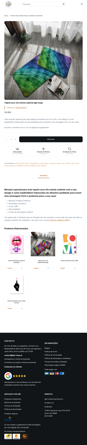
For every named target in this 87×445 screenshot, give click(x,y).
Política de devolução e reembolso (58, 358)
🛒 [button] (22, 268)
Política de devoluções (13, 409)
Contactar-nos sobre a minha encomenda (20, 362)
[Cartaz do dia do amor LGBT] (69, 244)
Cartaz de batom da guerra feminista (16, 261)
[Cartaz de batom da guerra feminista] (16, 244)
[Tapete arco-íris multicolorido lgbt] (43, 244)
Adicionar (51, 139)
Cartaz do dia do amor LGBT (69, 260)
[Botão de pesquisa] (63, 4)
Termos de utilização (12, 406)
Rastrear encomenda (12, 402)
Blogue (47, 348)
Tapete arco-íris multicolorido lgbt (42, 261)
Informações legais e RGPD (55, 365)
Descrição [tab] (43, 175)
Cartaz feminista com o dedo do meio (16, 301)
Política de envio (51, 352)
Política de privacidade (53, 355)
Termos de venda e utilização (56, 362)
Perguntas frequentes (12, 399)
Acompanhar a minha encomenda (17, 359)
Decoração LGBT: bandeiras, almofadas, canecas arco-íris (40, 163)
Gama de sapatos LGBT (59, 220)
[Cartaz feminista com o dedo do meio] (16, 284)
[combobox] (42, 4)
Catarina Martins (20, 107)
